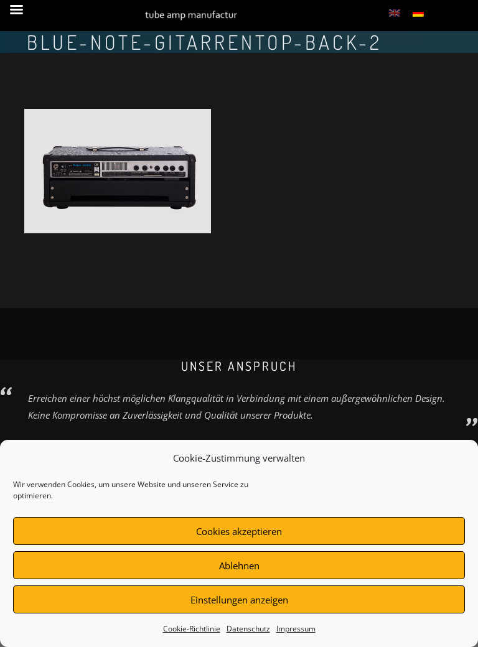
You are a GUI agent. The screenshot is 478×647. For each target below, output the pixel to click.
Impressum (296, 628)
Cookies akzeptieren (239, 531)
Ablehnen (239, 565)
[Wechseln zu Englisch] (394, 12)
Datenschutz (248, 628)
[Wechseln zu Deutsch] (418, 12)
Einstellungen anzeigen (239, 599)
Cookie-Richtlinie (191, 628)
